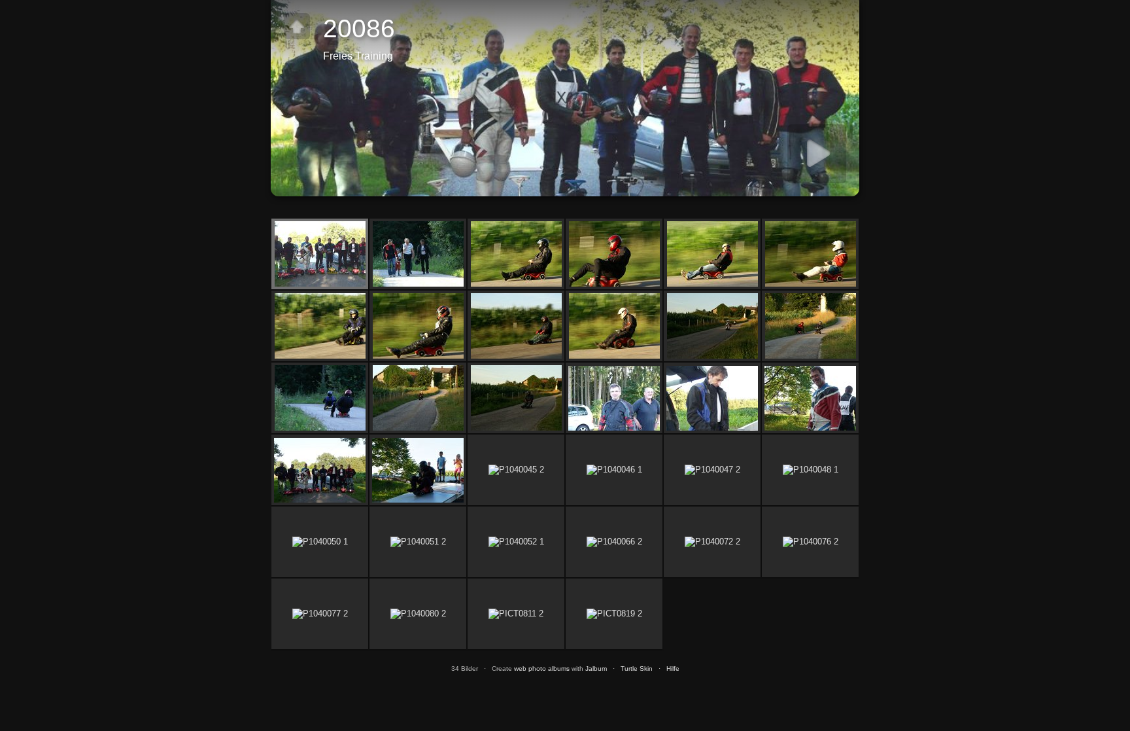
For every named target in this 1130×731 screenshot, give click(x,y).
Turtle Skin (637, 668)
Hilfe (672, 668)
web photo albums (542, 668)
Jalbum (596, 668)
